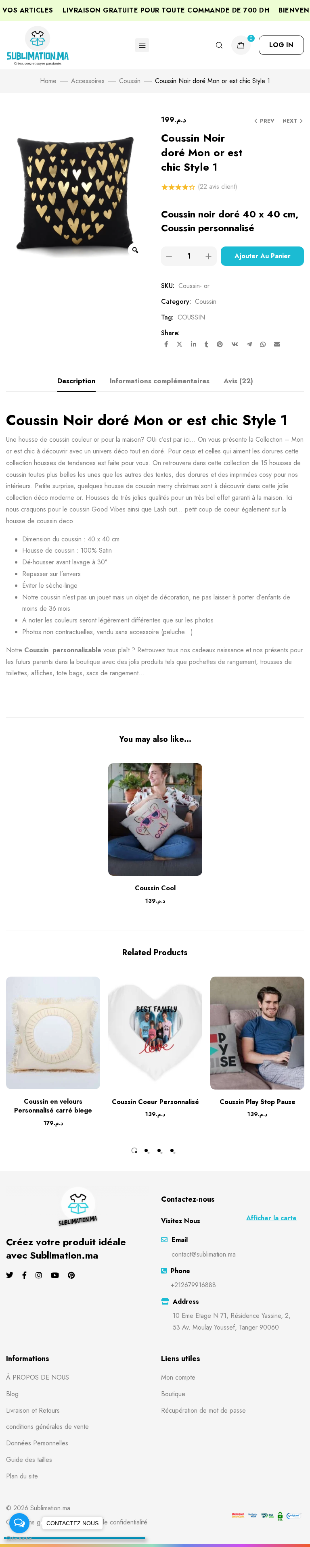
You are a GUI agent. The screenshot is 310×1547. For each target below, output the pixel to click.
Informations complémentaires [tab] (159, 381)
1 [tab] (134, 1150)
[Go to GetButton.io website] (19, 1538)
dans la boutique (77, 661)
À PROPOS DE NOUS (37, 1377)
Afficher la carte (271, 1218)
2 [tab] (146, 1150)
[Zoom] (135, 250)
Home (48, 81)
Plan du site (22, 1476)
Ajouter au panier (263, 256)
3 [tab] (159, 1150)
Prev (267, 121)
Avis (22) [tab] (238, 381)
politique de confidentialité (111, 1522)
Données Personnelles (37, 1443)
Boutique (173, 1394)
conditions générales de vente (47, 1426)
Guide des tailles (29, 1459)
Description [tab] (76, 381)
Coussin (129, 81)
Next (290, 121)
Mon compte (178, 1377)
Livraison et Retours (33, 1410)
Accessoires (88, 81)
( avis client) (217, 186)
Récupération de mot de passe (203, 1410)
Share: (170, 333)
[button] (281, 45)
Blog (12, 1394)
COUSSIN (191, 317)
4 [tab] (172, 1150)
